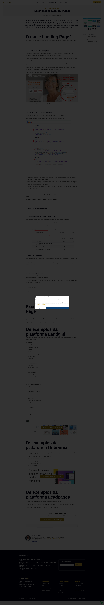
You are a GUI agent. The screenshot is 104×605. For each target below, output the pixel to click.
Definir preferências (40, 308)
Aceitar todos (63, 308)
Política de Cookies (43, 304)
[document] (52, 302)
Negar (52, 308)
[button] (67, 297)
